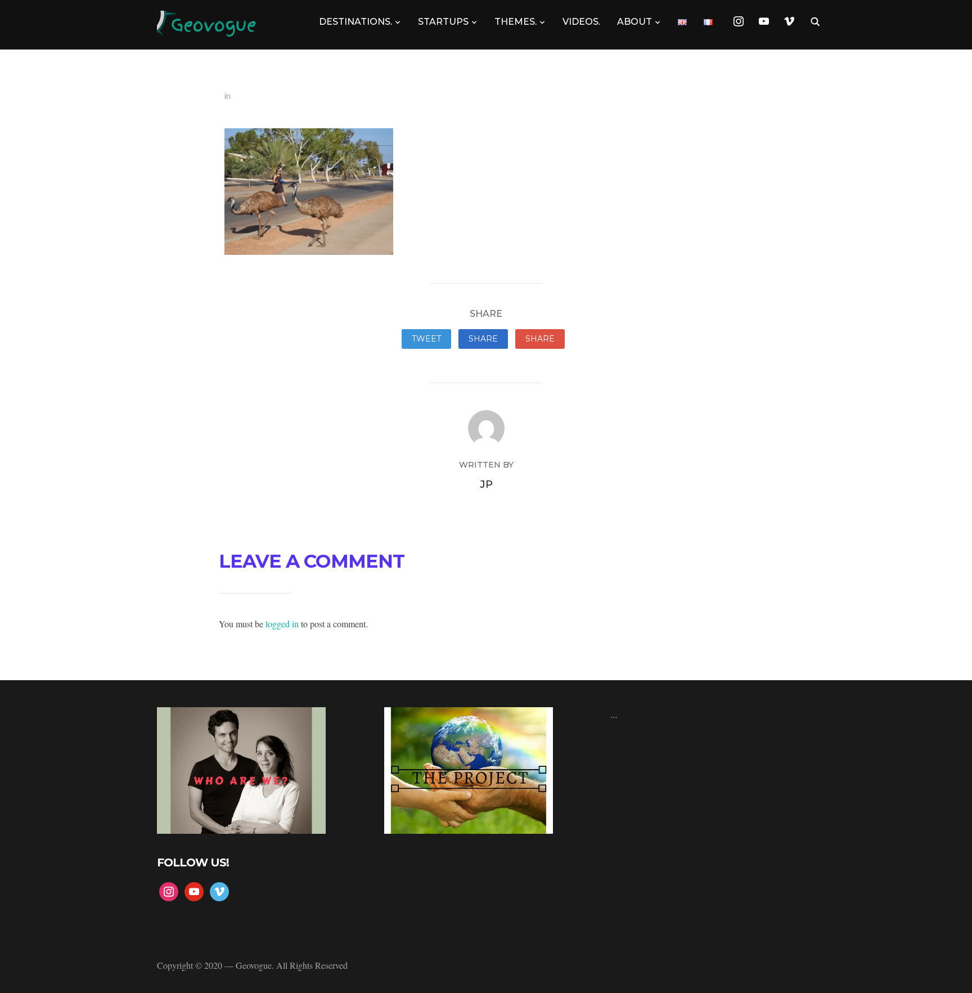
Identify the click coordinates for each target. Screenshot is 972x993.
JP (486, 484)
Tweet (426, 339)
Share (483, 339)
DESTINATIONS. (355, 21)
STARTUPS (443, 21)
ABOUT (634, 21)
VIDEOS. (581, 21)
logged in (282, 624)
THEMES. (515, 21)
